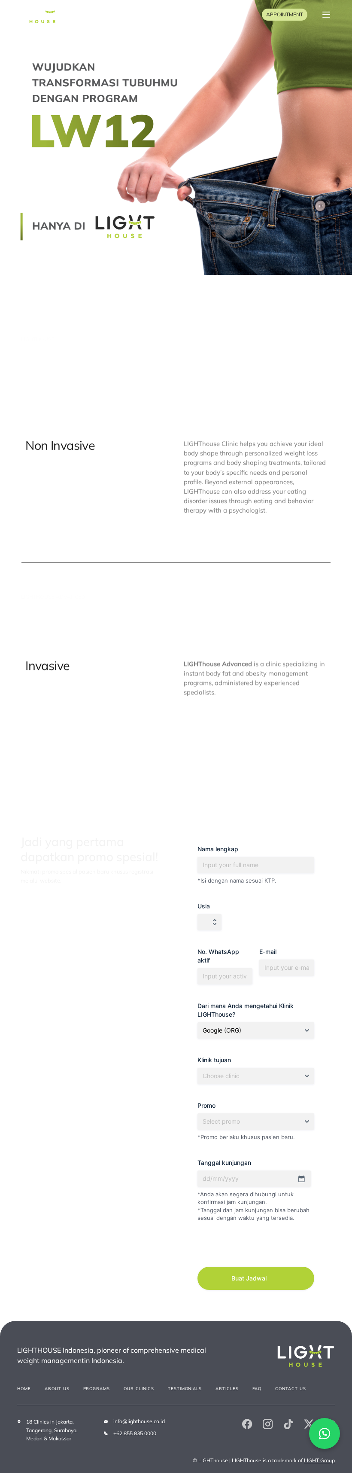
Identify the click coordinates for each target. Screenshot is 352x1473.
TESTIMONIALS (185, 1388)
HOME (24, 1388)
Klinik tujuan (214, 1059)
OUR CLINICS (139, 1388)
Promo (206, 1105)
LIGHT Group (319, 1460)
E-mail (267, 951)
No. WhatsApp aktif (218, 956)
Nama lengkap (217, 849)
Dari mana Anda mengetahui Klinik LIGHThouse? (245, 1010)
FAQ (256, 1388)
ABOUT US (57, 1388)
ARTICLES (227, 1388)
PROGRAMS (96, 1388)
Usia (203, 906)
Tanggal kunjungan (224, 1162)
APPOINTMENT (284, 14)
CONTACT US (290, 1388)
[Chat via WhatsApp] (324, 1433)
